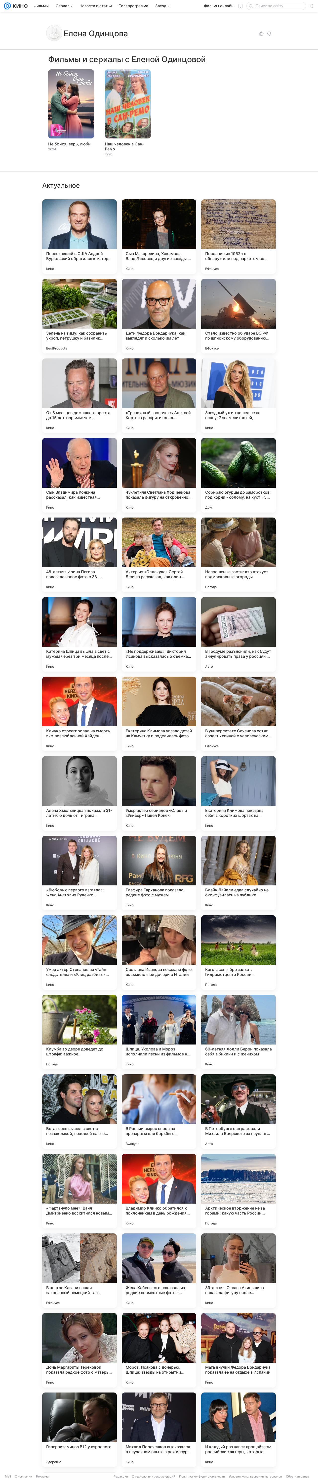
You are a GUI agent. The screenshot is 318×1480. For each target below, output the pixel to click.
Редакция (121, 1476)
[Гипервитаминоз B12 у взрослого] (79, 1430)
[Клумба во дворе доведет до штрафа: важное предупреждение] (79, 1032)
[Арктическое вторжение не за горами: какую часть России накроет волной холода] (238, 1191)
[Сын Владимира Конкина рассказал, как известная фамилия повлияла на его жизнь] (79, 475)
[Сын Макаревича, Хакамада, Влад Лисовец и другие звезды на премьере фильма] (159, 236)
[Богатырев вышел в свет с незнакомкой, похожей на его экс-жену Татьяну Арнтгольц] (79, 1111)
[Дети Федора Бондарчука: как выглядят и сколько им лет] (159, 316)
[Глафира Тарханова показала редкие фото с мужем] (159, 873)
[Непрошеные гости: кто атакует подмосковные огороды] (238, 555)
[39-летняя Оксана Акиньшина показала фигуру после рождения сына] (238, 1270)
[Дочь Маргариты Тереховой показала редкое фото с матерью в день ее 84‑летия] (79, 1350)
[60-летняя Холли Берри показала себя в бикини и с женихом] (238, 1032)
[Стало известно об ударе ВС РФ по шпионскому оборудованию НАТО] (238, 316)
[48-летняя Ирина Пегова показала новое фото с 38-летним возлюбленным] (79, 555)
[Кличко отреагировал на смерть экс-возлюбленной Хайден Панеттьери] (79, 714)
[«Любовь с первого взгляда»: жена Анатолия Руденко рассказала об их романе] (79, 873)
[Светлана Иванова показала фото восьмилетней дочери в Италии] (159, 952)
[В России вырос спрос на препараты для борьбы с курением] (159, 1111)
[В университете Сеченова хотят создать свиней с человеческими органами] (238, 714)
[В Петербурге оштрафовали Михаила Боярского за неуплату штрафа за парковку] (238, 1111)
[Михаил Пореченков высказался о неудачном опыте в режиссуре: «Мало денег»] (159, 1430)
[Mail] (7, 6)
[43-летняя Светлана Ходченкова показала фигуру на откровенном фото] (159, 475)
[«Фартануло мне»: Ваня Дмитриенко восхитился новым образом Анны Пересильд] (79, 1191)
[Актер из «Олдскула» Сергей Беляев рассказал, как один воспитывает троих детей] (159, 555)
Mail (8, 1476)
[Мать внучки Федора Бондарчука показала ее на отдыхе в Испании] (238, 1350)
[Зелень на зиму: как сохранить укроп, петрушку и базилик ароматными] (79, 316)
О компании (23, 1476)
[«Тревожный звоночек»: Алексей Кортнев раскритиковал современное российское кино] (159, 395)
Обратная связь (297, 1476)
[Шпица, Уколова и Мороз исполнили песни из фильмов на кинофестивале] (159, 1032)
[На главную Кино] (19, 6)
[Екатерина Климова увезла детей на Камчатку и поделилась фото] (159, 714)
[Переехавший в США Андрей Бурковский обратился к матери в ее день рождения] (79, 236)
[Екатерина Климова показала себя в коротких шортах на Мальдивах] (238, 793)
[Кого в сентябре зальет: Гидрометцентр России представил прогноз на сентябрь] (238, 952)
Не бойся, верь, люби (69, 143)
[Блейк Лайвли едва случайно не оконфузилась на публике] (238, 873)
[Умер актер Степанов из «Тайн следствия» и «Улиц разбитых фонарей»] (79, 952)
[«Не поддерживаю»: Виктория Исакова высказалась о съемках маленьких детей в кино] (159, 634)
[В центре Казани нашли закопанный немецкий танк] (79, 1270)
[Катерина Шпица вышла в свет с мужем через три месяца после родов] (79, 634)
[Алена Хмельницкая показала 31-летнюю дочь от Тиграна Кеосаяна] (79, 793)
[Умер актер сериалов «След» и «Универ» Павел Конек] (159, 793)
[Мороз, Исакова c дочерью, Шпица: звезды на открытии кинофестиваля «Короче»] (159, 1350)
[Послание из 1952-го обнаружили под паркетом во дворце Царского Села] (238, 236)
